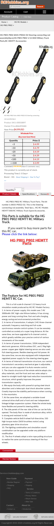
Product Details (9, 194)
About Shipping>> (22, 177)
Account (8, 12)
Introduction (27, 509)
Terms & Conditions (33, 493)
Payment (29, 482)
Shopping (10, 485)
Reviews (45, 194)
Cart (25, 12)
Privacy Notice (31, 496)
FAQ (9, 488)
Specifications (28, 194)
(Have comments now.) (30, 166)
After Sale (29, 502)
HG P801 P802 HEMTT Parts (29, 241)
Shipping (29, 485)
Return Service (31, 499)
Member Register (13, 482)
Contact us (11, 509)
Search (40, 7)
